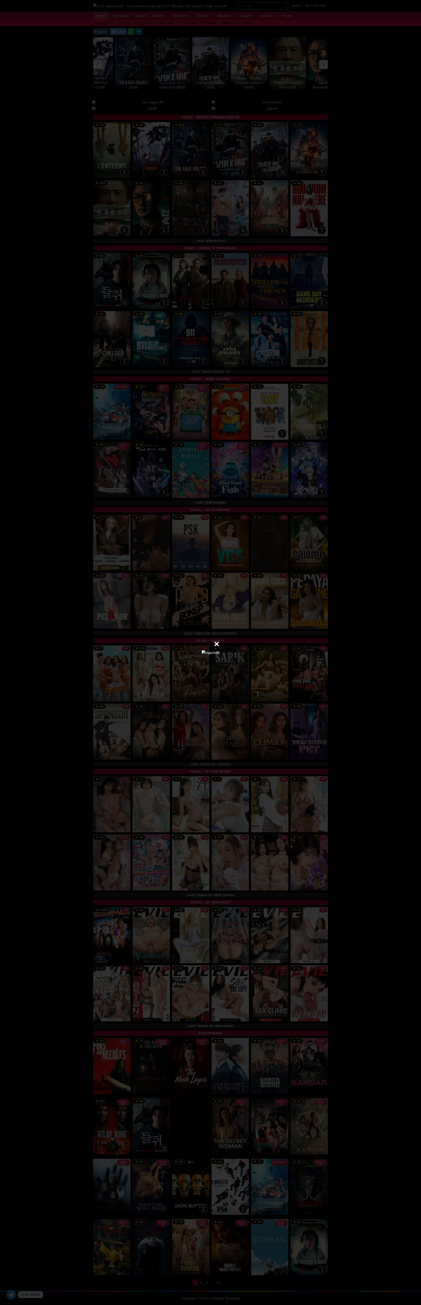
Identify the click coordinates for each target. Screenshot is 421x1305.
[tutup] (216, 644)
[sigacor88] (210, 652)
